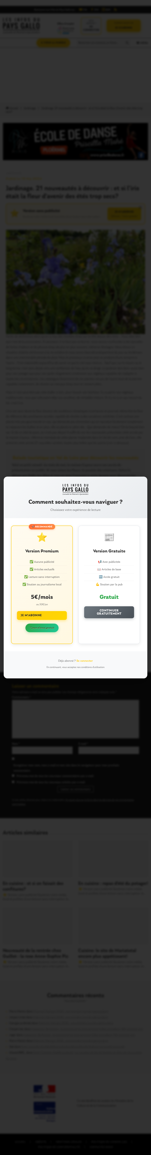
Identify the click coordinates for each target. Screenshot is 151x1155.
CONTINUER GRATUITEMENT (109, 612)
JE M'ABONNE (31, 615)
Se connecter (84, 660)
